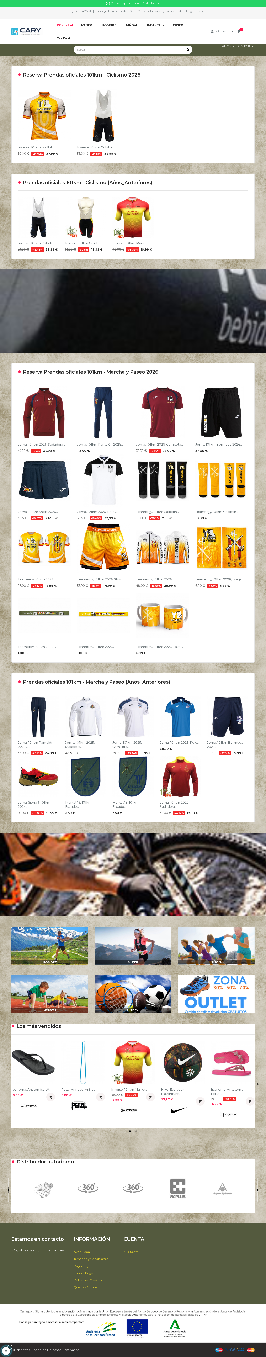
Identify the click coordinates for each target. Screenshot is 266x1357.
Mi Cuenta (131, 1252)
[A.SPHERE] (133, 1188)
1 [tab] (130, 1131)
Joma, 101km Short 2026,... (38, 512)
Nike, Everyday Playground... (172, 1092)
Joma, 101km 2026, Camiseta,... (159, 444)
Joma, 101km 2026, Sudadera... (41, 444)
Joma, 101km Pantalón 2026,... (100, 444)
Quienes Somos (85, 1287)
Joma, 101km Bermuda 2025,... (225, 745)
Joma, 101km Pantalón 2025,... (35, 745)
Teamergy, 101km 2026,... (37, 579)
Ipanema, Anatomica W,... (31, 1090)
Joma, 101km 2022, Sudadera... (174, 804)
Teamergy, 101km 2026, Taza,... (159, 647)
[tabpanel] (33, 1080)
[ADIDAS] (223, 1190)
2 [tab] (136, 1131)
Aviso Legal (82, 1252)
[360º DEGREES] (43, 1188)
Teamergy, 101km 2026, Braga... (219, 579)
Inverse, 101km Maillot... (36, 147)
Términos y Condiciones (91, 1259)
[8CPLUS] (88, 1188)
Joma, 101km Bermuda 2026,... (219, 444)
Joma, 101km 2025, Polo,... (180, 743)
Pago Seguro (84, 1266)
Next (258, 1084)
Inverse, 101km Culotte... (96, 147)
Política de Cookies (88, 1280)
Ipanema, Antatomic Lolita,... (227, 1092)
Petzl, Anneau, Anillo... (78, 1090)
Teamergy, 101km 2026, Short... (100, 579)
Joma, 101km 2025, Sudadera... (80, 745)
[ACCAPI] (178, 1190)
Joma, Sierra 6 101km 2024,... (34, 804)
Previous (8, 1084)
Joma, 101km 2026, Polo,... (97, 512)
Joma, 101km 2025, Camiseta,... (127, 745)
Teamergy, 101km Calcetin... (157, 512)
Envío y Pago (83, 1273)
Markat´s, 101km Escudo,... (78, 804)
